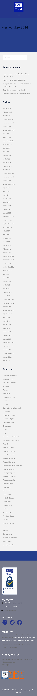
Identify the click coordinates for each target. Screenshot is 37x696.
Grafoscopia (7, 494)
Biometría (6, 393)
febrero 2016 (7, 166)
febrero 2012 (7, 335)
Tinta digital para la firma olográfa (14, 90)
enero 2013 (7, 296)
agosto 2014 (7, 227)
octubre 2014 (7, 220)
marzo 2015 (7, 206)
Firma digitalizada (9, 462)
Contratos (6, 411)
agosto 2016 (7, 144)
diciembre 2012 (8, 299)
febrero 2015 (7, 209)
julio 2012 (6, 317)
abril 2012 (6, 328)
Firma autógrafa (8, 447)
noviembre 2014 (8, 216)
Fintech (5, 444)
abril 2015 (6, 202)
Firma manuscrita (9, 480)
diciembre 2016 (8, 141)
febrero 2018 (7, 112)
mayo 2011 (7, 360)
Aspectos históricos (10, 375)
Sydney (18, 692)
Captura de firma (9, 397)
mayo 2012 (7, 324)
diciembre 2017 (8, 119)
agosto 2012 (7, 314)
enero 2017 (7, 137)
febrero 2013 (7, 292)
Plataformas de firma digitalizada (14, 80)
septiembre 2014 (9, 224)
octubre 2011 (7, 350)
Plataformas (7, 512)
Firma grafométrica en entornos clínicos (16, 93)
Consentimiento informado (12, 408)
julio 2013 (6, 274)
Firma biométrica (9, 455)
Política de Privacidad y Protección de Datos (16, 659)
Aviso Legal (5, 665)
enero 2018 (7, 116)
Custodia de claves (9, 415)
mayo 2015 (7, 198)
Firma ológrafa (8, 483)
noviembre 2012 (8, 303)
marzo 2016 (7, 162)
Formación (6, 491)
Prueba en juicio (8, 516)
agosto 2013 (7, 270)
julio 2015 (6, 191)
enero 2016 (7, 170)
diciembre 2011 (8, 342)
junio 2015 (6, 195)
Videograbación (8, 545)
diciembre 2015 (8, 173)
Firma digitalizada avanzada (12, 465)
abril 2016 (6, 159)
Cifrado (5, 404)
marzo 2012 (7, 332)
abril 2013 (6, 285)
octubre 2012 (7, 306)
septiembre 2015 (9, 184)
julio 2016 (6, 148)
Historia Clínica (8, 498)
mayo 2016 (7, 155)
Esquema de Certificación (12, 437)
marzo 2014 (7, 245)
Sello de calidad (8, 523)
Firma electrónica (9, 469)
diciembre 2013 (8, 256)
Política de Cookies (8, 662)
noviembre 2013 (8, 260)
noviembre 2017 (8, 123)
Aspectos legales (8, 379)
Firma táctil (7, 487)
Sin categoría (7, 534)
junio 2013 (6, 278)
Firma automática (9, 451)
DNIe (5, 429)
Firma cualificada (9, 458)
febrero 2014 (7, 249)
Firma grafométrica (9, 476)
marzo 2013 (7, 288)
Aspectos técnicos (9, 383)
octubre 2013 (7, 263)
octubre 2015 (7, 180)
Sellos (5, 527)
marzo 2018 (7, 108)
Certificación (7, 401)
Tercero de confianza (10, 537)
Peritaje (5, 509)
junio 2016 (6, 152)
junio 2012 (6, 321)
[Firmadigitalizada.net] (18, 7)
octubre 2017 (7, 126)
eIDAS (5, 433)
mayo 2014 (7, 238)
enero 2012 (7, 339)
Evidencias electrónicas (11, 440)
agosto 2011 (7, 357)
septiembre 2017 (9, 130)
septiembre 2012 (9, 310)
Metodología (7, 505)
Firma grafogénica (9, 473)
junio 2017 (6, 134)
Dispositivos (7, 426)
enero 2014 (7, 252)
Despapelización (8, 422)
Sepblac (5, 530)
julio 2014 (6, 231)
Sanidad (5, 519)
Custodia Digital (8, 419)
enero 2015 (7, 213)
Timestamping (8, 541)
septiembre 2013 (9, 267)
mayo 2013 (7, 281)
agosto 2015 (7, 188)
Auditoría (6, 386)
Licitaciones (7, 501)
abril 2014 (6, 242)
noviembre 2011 (8, 346)
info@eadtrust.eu (10, 610)
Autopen (6, 390)
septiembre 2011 (9, 353)
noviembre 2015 (8, 177)
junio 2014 (6, 234)
